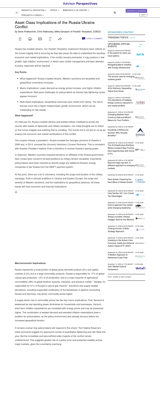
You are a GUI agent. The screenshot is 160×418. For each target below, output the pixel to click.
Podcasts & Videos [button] (31, 15)
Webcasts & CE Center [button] (75, 10)
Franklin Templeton (82, 31)
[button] (20, 39)
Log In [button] (143, 14)
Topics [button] (54, 10)
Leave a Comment (94, 38)
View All (132, 38)
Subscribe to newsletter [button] (136, 11)
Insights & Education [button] (33, 10)
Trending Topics (118, 37)
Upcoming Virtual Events (119, 45)
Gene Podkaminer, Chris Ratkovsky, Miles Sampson (44, 31)
